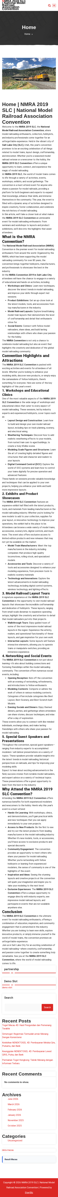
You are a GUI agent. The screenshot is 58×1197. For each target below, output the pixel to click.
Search (8, 997)
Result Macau (11, 1159)
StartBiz (29, 1192)
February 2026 (15, 1109)
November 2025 (16, 1120)
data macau (8, 1150)
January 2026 (14, 1115)
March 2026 (14, 1104)
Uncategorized (15, 1140)
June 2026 (13, 1099)
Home (27, 34)
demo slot (7, 987)
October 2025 (15, 1125)
